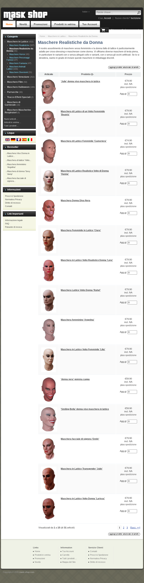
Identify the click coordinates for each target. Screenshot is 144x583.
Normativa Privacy (13, 199)
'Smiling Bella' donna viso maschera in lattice (85, 409)
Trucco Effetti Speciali (18, 97)
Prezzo (128, 74)
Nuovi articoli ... (11, 119)
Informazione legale (14, 220)
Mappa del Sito (69, 562)
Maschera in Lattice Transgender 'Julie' (82, 468)
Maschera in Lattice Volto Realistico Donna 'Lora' (87, 260)
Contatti (8, 206)
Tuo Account (89, 24)
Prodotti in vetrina (64, 24)
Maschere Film (15, 82)
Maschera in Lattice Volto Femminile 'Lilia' (83, 349)
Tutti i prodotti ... (11, 126)
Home (9, 24)
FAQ (7, 223)
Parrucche (12, 92)
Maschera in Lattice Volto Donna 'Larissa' (83, 498)
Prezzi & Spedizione (14, 196)
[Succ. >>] (135, 527)
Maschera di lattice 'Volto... (19, 160)
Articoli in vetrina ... (12, 122)
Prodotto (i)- (87, 74)
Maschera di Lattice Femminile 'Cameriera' (83, 141)
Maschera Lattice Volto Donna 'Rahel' (80, 290)
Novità (23, 24)
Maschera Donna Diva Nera (75, 200)
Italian (85, 12)
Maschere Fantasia (17, 63)
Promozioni (40, 24)
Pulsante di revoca (13, 227)
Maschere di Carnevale (12, 103)
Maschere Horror (16, 54)
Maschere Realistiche (18, 45)
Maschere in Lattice (57, 36)
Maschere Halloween (18, 87)
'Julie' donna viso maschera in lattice (80, 81)
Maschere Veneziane (18, 77)
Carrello (65, 555)
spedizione (130, 87)
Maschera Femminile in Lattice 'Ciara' (81, 230)
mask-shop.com (26, 572)
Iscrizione (136, 18)
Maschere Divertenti (18, 72)
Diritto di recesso (12, 203)
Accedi (107, 18)
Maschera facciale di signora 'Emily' (80, 439)
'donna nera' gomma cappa (75, 379)
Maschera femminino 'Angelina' (77, 320)
